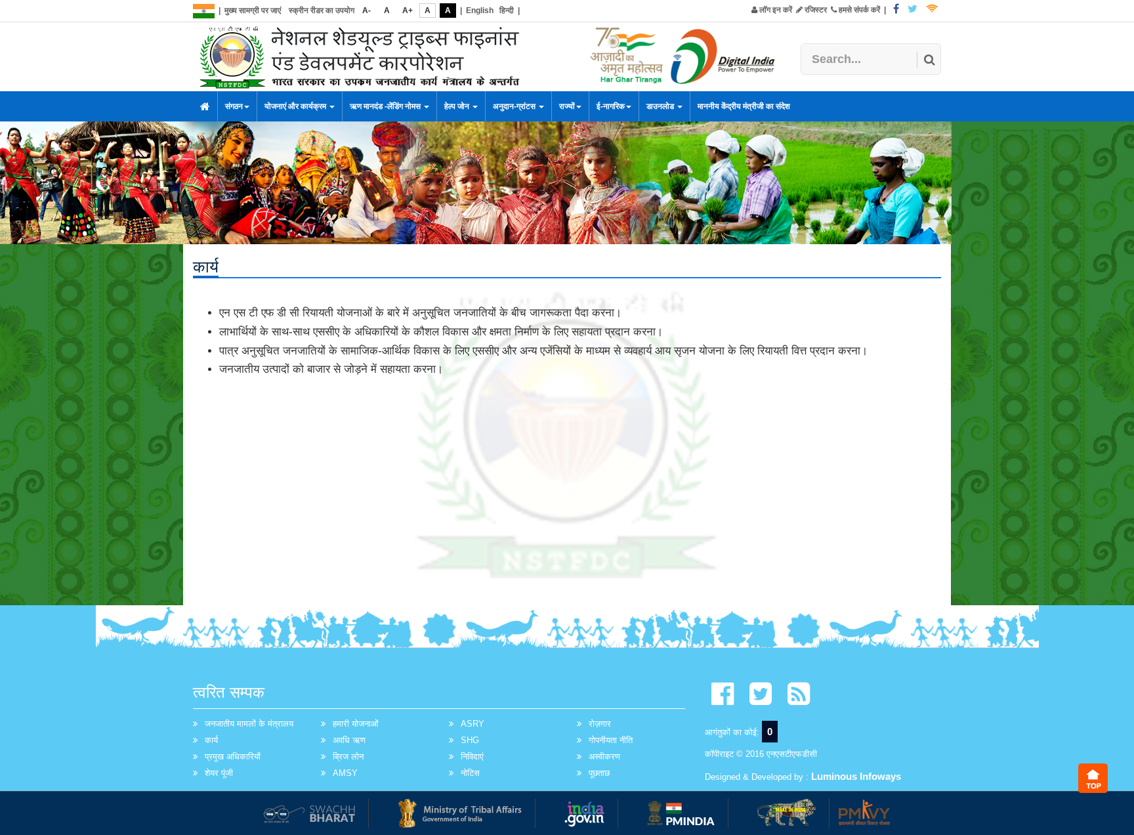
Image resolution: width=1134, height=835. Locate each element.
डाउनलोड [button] (661, 106)
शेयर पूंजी (219, 773)
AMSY (345, 773)
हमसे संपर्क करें (858, 9)
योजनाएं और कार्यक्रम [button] (296, 106)
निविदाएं (472, 756)
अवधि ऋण (349, 740)
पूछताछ (599, 773)
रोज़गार (600, 724)
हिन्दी (506, 10)
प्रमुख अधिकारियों (233, 756)
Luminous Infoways (856, 776)
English (480, 10)
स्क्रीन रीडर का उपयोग (321, 10)
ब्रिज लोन (348, 756)
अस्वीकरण (604, 756)
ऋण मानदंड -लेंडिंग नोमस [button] (386, 106)
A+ (407, 10)
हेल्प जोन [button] (457, 106)
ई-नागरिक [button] (611, 106)
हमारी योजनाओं (356, 724)
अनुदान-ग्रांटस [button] (515, 106)
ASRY (472, 724)
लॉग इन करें (774, 9)
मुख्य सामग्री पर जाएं (252, 10)
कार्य (211, 740)
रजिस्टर (815, 9)
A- (366, 10)
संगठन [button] (234, 106)
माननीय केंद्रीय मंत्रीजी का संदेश (744, 106)
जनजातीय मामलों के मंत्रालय (249, 724)
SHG (470, 740)
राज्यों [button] (567, 106)
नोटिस (470, 773)
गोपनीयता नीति (611, 740)
